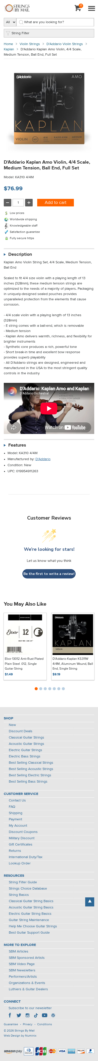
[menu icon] (91, 9)
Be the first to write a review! (49, 573)
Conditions (44, 1024)
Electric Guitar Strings (25, 750)
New (12, 725)
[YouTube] (44, 1016)
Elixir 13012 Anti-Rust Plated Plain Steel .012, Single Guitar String (24, 663)
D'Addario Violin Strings (64, 44)
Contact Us (17, 800)
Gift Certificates (20, 844)
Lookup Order (20, 863)
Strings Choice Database (28, 888)
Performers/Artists (23, 976)
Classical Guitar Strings (26, 737)
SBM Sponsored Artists (27, 958)
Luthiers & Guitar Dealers (28, 989)
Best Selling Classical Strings (31, 762)
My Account (18, 825)
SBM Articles (18, 951)
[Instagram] (27, 1016)
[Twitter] (19, 1016)
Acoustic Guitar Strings (26, 744)
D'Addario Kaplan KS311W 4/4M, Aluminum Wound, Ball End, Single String (73, 663)
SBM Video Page (22, 964)
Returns (15, 851)
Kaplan (9, 49)
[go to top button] (89, 901)
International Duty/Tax (25, 857)
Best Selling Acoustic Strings (31, 769)
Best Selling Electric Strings (30, 775)
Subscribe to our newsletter (30, 1008)
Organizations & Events (27, 983)
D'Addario (43, 459)
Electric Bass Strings (24, 756)
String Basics (19, 895)
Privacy (27, 1024)
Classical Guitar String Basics (31, 901)
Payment (15, 819)
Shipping (15, 813)
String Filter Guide (23, 882)
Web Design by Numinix (20, 1035)
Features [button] (17, 445)
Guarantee (11, 1024)
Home (8, 44)
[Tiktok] (36, 1016)
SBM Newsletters (22, 970)
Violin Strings (30, 44)
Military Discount (21, 838)
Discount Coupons (23, 832)
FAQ (12, 807)
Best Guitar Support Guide (29, 932)
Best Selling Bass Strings (28, 781)
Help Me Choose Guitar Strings (33, 926)
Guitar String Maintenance (29, 920)
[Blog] (53, 1016)
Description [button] (20, 254)
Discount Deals (20, 731)
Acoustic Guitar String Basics (31, 907)
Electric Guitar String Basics (30, 914)
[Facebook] (10, 1016)
